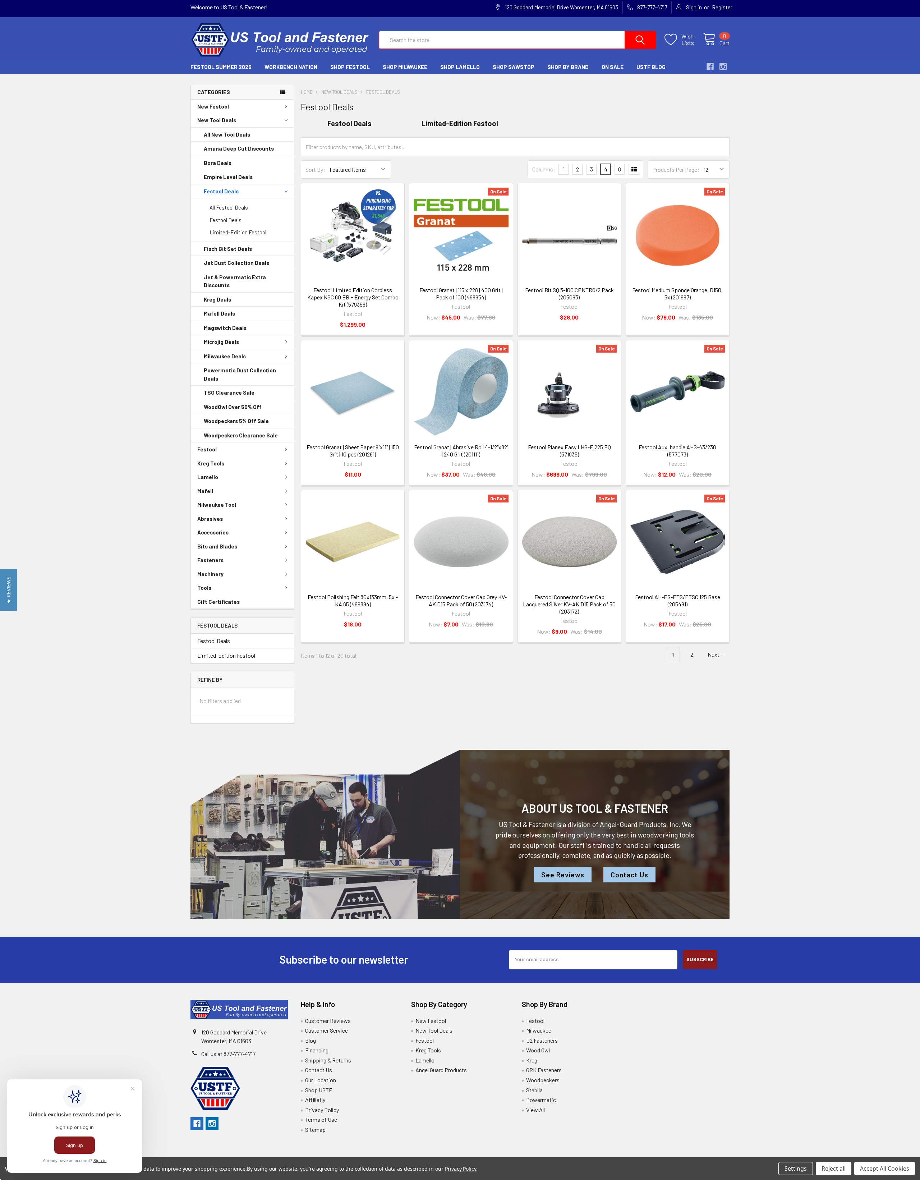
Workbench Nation (290, 67)
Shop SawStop (513, 67)
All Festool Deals (229, 207)
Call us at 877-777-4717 (228, 1053)
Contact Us (629, 875)
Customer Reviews (328, 1020)
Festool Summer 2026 (221, 67)
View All (535, 1109)
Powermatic (541, 1099)
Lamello (207, 477)
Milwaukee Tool (216, 504)
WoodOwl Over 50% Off (233, 407)
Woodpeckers (543, 1079)
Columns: (543, 169)
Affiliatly (315, 1099)
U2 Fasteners (542, 1040)
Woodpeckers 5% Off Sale (236, 421)
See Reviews (562, 875)
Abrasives (210, 518)
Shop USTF (318, 1090)
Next (714, 654)
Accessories (213, 532)
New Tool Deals (216, 120)
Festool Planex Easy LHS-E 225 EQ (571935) (569, 451)
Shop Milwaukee (405, 67)
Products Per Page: (675, 169)
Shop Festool (350, 67)
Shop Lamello (460, 67)
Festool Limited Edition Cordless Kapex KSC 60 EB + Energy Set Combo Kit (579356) (353, 297)
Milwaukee (538, 1030)
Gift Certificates (218, 601)
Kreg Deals (217, 299)
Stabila (534, 1090)
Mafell (205, 491)
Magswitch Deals (225, 328)
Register (722, 7)
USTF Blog (651, 67)
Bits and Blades (217, 546)
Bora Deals (217, 163)
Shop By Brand (568, 67)
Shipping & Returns (328, 1060)
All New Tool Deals (227, 134)
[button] (8, 590)
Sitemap (315, 1129)
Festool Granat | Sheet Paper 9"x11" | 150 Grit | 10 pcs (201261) (353, 451)
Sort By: (315, 169)
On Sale (613, 67)
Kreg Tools (210, 463)
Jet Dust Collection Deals (236, 263)
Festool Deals (221, 191)
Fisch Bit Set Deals (228, 248)
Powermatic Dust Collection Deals (240, 374)
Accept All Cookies (884, 1168)
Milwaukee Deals (225, 356)
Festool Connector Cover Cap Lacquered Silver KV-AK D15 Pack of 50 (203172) (569, 604)
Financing (316, 1050)
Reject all (834, 1168)
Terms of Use (321, 1119)
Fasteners (210, 560)
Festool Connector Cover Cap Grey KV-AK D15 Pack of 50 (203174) (461, 600)
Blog (310, 1040)
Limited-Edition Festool (238, 232)
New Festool (213, 106)
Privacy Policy (322, 1109)
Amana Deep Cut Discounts (239, 148)
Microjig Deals (221, 342)
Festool (207, 449)
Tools (204, 587)
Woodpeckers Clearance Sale (241, 435)
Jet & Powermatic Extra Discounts (235, 281)
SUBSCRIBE (700, 959)
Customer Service (326, 1030)
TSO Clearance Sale (229, 392)
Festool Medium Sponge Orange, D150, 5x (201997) (677, 293)
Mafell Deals (219, 313)
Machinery (210, 574)
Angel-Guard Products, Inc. (640, 824)
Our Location (320, 1079)
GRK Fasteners (544, 1069)
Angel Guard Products (441, 1069)
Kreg (531, 1060)
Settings (796, 1168)
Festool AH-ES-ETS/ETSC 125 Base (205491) (677, 600)
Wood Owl (538, 1050)
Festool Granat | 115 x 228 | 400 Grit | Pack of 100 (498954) (461, 293)
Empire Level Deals (228, 177)
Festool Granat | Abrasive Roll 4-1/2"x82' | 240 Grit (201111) (461, 451)
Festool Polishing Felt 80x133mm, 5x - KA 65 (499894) (353, 600)
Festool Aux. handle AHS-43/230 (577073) (677, 451)
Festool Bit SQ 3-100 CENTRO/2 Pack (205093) (569, 293)
